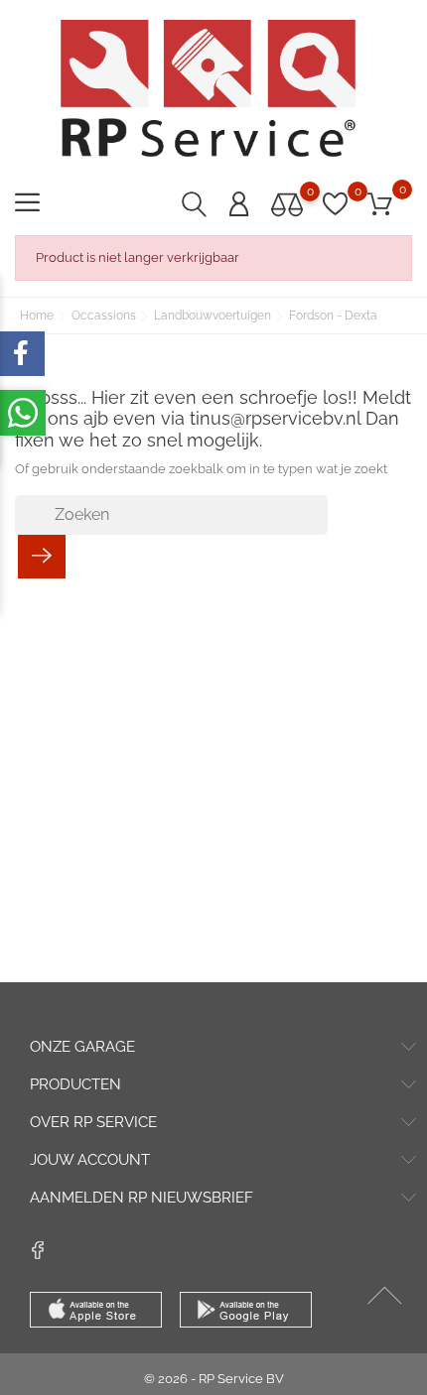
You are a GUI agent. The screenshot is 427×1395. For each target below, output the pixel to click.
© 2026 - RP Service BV (214, 1378)
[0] (287, 203)
